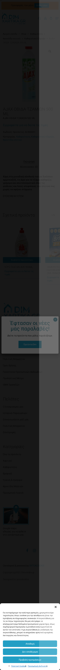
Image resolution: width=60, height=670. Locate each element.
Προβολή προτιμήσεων (30, 659)
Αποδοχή (30, 643)
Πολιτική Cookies (18, 666)
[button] (55, 606)
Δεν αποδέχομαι (30, 651)
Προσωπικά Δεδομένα (37, 666)
